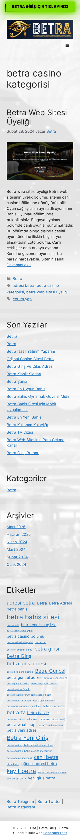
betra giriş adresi (26, 663)
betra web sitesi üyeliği (47, 292)
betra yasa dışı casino (50, 725)
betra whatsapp (21, 724)
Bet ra (12, 336)
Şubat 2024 (17, 557)
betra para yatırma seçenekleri (24, 706)
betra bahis (17, 609)
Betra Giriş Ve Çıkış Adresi (30, 366)
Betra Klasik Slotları (24, 374)
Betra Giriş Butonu (23, 453)
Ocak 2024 (16, 564)
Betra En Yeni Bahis (24, 417)
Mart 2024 (16, 549)
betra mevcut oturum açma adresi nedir (29, 694)
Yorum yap (22, 299)
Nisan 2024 (17, 542)
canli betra (46, 757)
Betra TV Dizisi (20, 432)
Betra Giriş (19, 656)
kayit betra (21, 770)
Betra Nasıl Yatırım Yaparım (31, 351)
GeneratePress (55, 833)
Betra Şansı (17, 381)
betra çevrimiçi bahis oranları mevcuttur (29, 751)
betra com (40, 642)
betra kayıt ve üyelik (18, 689)
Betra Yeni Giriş (27, 737)
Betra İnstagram (21, 807)
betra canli (13, 625)
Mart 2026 (16, 527)
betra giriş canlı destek (20, 671)
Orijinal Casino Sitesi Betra (30, 359)
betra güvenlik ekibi (18, 683)
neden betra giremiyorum (52, 772)
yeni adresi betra (16, 778)
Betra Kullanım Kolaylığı (27, 425)
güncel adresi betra (39, 763)
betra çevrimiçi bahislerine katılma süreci (30, 745)
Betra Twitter (49, 801)
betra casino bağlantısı (20, 631)
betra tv (16, 712)
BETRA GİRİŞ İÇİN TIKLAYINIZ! (40, 6)
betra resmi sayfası (54, 706)
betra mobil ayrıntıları (19, 700)
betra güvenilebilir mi (56, 678)
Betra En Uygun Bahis (26, 389)
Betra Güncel (50, 671)
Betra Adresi (60, 603)
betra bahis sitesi (33, 617)
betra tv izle (38, 712)
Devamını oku (19, 265)
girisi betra (13, 764)
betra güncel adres (24, 677)
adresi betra (23, 285)
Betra (17, 278)
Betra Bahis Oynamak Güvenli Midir (38, 396)
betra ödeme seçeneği (19, 758)
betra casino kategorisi (20, 642)
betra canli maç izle (38, 624)
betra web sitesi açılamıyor (22, 719)
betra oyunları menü (44, 700)
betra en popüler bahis (19, 649)
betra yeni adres (22, 730)
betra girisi (46, 649)
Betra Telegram (20, 801)
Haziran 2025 (19, 534)
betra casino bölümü (25, 636)
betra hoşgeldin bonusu (44, 683)
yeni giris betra (41, 778)
